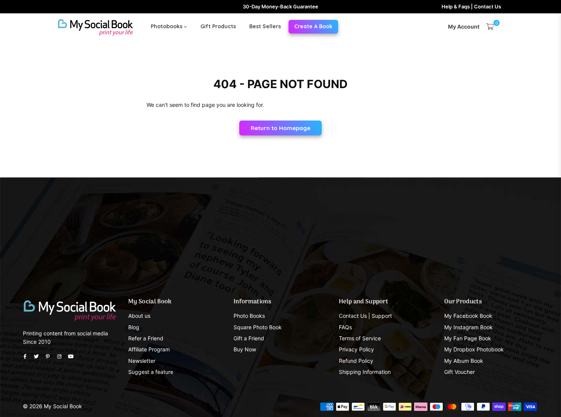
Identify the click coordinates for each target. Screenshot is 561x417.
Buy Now (245, 349)
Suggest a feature (150, 372)
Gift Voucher (459, 372)
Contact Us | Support (365, 315)
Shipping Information (365, 372)
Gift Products (218, 26)
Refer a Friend (145, 338)
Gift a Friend (249, 338)
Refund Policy (356, 360)
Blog (133, 327)
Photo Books (249, 315)
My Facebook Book (468, 315)
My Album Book (463, 360)
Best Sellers (265, 26)
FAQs (345, 327)
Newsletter (141, 360)
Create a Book (313, 26)
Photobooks (167, 26)
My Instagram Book (468, 327)
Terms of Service (360, 338)
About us (139, 315)
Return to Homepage (280, 128)
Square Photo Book (258, 327)
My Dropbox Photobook (474, 349)
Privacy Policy (356, 349)
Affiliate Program (149, 349)
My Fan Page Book (467, 338)
